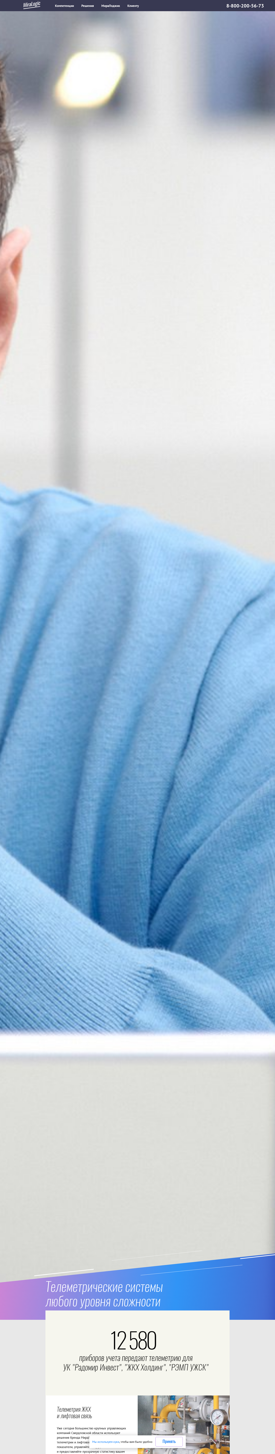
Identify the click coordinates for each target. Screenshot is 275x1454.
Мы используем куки (105, 1442)
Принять (169, 1442)
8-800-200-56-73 (245, 5)
